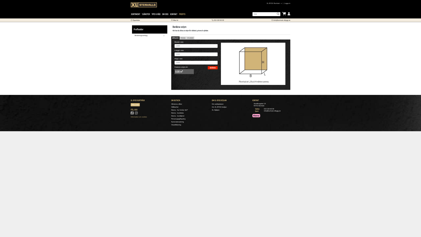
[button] (135, 20)
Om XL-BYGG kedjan (219, 107)
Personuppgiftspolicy (178, 119)
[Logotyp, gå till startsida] (144, 5)
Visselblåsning (176, 125)
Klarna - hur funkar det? (179, 110)
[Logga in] (289, 14)
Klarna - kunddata (177, 113)
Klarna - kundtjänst (177, 116)
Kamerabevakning (177, 122)
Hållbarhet (174, 107)
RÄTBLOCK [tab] (175, 38)
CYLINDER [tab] (190, 38)
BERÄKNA (213, 68)
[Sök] (278, 13)
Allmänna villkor (176, 104)
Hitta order (135, 105)
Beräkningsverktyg (141, 35)
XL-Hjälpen (215, 110)
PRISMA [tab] (182, 38)
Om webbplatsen (218, 104)
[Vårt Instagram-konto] (137, 113)
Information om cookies (139, 117)
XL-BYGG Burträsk (273, 3)
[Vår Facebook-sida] (132, 113)
